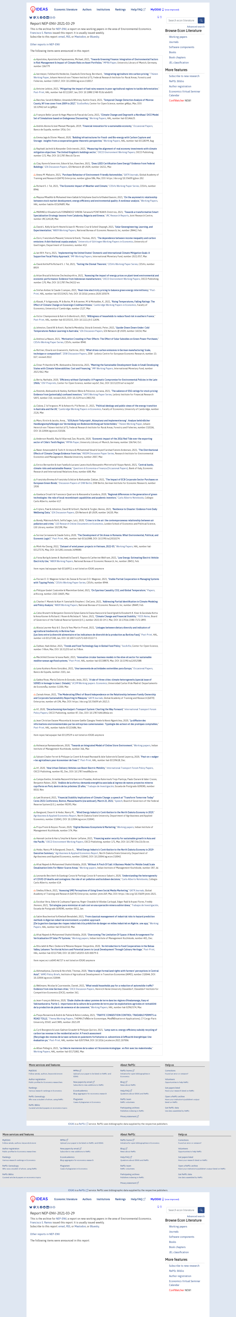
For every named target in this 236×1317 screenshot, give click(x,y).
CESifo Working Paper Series (124, 186)
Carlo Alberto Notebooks (131, 497)
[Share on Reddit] (44, 17)
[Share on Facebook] (41, 17)
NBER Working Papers (64, 230)
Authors (87, 9)
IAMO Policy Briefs (50, 974)
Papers (151, 590)
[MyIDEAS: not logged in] (159, 17)
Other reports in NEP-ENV (45, 44)
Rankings (120, 9)
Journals (174, 42)
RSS (68, 36)
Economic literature (65, 9)
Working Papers (98, 118)
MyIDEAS (165, 9)
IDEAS (71, 1124)
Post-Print (39, 92)
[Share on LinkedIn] (47, 17)
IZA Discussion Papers (56, 167)
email (61, 36)
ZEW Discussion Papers (75, 353)
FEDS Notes (144, 616)
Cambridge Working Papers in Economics (115, 305)
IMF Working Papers (81, 256)
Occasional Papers (143, 126)
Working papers (178, 36)
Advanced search (196, 26)
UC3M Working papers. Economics (89, 683)
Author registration (180, 86)
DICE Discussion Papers (82, 989)
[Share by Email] (50, 17)
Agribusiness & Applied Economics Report (55, 815)
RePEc (82, 1124)
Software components (181, 47)
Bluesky (94, 36)
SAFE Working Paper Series (97, 394)
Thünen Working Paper (130, 424)
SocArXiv (126, 646)
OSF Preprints (48, 383)
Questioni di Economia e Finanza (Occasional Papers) (100, 468)
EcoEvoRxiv (83, 103)
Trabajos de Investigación (100, 786)
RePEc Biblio (176, 81)
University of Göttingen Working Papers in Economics (105, 241)
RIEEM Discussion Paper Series (98, 453)
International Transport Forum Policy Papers (130, 768)
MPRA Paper (109, 62)
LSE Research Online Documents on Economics (79, 523)
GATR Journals (131, 174)
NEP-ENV (61, 28)
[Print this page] (54, 17)
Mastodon (80, 36)
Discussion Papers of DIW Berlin (75, 483)
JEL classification (179, 62)
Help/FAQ (137, 9)
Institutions (103, 9)
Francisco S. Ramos (41, 32)
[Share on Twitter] (38, 17)
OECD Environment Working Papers (116, 152)
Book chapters (177, 57)
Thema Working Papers (61, 1018)
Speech (118, 801)
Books (172, 52)
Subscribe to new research (184, 76)
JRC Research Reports (117, 215)
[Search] (201, 20)
